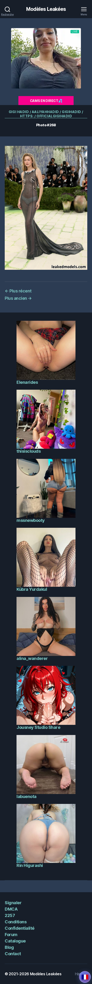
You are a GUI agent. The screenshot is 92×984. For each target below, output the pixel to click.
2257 (10, 915)
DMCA (11, 909)
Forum (11, 934)
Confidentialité (19, 928)
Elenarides (27, 382)
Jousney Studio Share (38, 727)
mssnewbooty (31, 520)
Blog (9, 947)
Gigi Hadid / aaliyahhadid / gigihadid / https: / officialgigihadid (46, 114)
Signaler (13, 902)
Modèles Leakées (46, 9)
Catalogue (15, 940)
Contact (13, 953)
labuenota (27, 796)
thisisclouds (29, 451)
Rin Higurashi (30, 865)
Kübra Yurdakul (32, 589)
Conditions (15, 921)
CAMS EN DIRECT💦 (46, 101)
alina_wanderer (32, 658)
